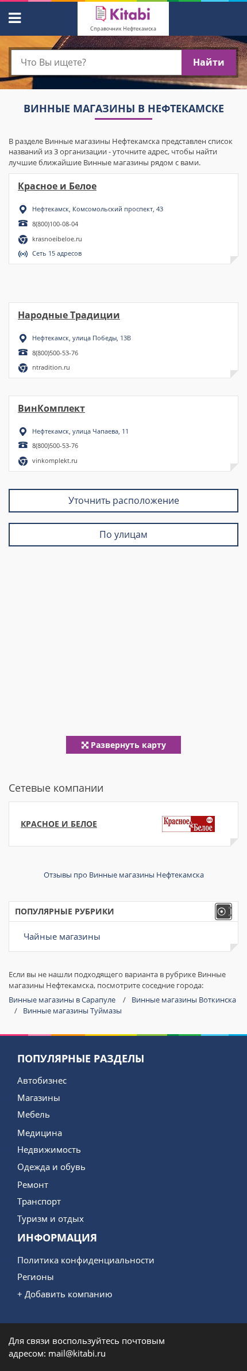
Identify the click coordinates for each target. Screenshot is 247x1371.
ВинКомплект (51, 408)
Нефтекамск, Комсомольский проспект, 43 (97, 208)
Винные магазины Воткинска (184, 999)
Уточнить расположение (123, 500)
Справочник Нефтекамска (123, 28)
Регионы (35, 1276)
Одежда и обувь (51, 1166)
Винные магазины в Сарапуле (62, 999)
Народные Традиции (69, 315)
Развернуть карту (127, 744)
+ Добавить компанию (64, 1294)
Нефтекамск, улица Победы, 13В (81, 337)
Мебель (33, 1114)
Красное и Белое (57, 186)
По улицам (123, 534)
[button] (13, 16)
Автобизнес (42, 1080)
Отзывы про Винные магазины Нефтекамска (124, 874)
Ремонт (32, 1184)
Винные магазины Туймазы (72, 1010)
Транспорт (39, 1201)
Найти (209, 62)
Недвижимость (49, 1149)
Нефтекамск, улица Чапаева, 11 (80, 431)
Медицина (39, 1132)
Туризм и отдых (50, 1218)
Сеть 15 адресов (57, 253)
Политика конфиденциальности (86, 1260)
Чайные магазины (62, 936)
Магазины (38, 1097)
